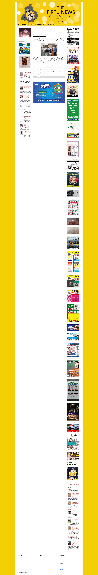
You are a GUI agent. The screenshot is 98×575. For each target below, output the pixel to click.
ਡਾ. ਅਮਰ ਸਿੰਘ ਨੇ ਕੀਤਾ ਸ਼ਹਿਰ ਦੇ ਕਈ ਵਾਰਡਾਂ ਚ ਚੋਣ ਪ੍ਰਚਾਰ (27, 125)
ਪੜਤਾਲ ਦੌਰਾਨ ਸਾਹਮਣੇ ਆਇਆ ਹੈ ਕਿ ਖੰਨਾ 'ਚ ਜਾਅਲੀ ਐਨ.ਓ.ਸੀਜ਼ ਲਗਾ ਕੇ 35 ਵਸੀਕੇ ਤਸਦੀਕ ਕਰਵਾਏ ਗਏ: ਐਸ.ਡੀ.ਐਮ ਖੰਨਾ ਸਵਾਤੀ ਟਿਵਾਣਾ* (75, 528)
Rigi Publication (25, 572)
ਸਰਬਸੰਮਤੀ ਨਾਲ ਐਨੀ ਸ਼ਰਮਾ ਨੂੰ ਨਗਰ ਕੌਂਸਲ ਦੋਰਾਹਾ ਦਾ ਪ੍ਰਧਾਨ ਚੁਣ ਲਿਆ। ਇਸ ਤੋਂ (73, 536)
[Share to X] (37, 76)
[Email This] (35, 76)
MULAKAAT (24, 24)
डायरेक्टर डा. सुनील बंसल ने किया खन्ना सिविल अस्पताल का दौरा (27, 132)
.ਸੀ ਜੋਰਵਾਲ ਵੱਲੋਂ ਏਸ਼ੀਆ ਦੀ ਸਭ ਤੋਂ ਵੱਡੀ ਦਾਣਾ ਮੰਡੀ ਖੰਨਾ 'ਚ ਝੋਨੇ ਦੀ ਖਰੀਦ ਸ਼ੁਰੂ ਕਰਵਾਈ (27, 87)
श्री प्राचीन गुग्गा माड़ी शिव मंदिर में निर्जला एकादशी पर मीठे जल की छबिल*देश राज (75, 520)
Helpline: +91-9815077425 (47, 24)
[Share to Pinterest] (39, 76)
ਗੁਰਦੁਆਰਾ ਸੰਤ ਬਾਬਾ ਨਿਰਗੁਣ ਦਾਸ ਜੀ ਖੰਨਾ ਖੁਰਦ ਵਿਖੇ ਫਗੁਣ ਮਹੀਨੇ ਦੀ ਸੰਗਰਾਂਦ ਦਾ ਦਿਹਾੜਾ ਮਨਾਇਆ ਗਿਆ (27, 97)
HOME (19, 24)
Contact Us (21, 80)
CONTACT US (33, 24)
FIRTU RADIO (39, 24)
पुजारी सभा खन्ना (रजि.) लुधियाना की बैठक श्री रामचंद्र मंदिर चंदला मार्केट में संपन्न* (75, 503)
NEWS (28, 24)
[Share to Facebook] (38, 76)
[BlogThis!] (36, 76)
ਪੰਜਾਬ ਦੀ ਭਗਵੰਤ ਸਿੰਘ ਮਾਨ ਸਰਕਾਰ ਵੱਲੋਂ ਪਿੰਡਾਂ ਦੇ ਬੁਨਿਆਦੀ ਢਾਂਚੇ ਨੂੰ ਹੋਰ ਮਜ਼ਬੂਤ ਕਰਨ (75, 512)
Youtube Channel (56, 24)
